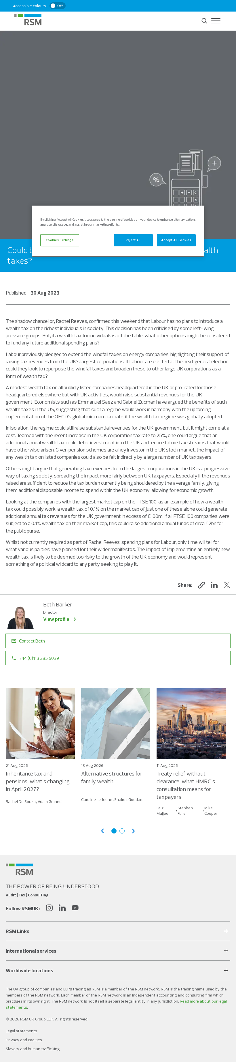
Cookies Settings (59, 240)
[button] (201, 585)
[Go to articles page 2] (122, 831)
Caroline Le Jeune (96, 799)
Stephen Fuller (185, 810)
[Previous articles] (102, 831)
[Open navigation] (216, 21)
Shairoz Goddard (129, 799)
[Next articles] (133, 831)
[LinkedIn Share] (214, 585)
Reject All (133, 240)
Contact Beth (32, 641)
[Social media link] (19, 869)
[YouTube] (75, 908)
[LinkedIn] (62, 908)
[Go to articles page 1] (114, 831)
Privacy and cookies (24, 1039)
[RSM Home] (27, 19)
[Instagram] (49, 908)
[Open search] (204, 21)
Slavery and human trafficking (33, 1048)
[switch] (58, 5)
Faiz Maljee (162, 810)
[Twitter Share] (226, 585)
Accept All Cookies (176, 240)
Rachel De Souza (21, 801)
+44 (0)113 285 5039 (39, 658)
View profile (56, 619)
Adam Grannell (50, 801)
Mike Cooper (210, 810)
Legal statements (21, 1030)
